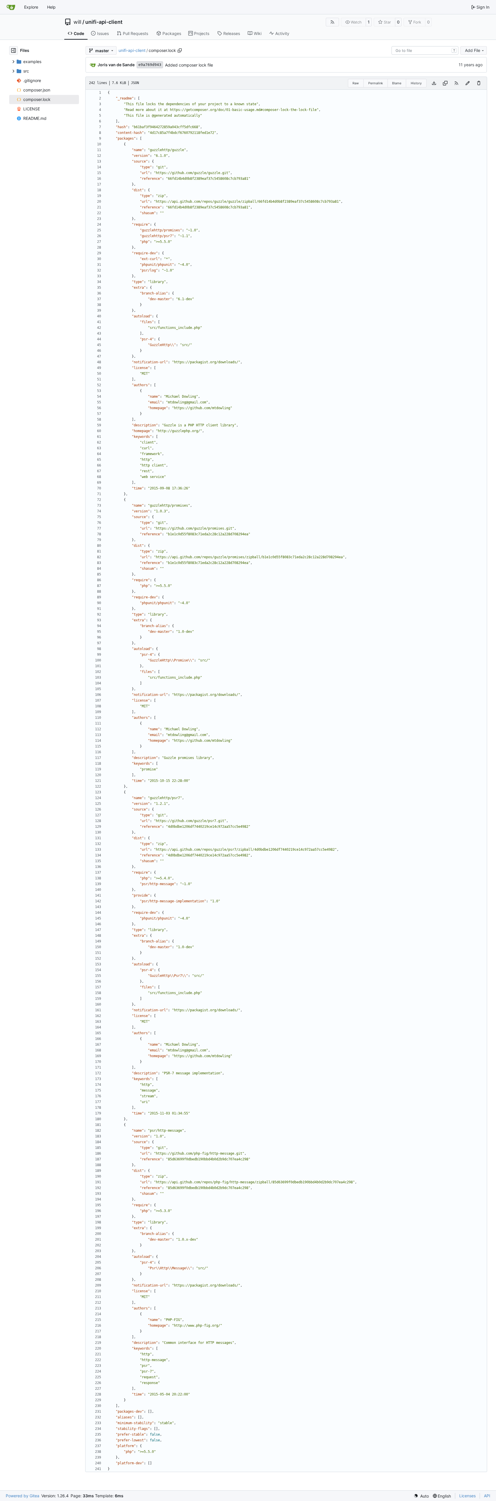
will (77, 22)
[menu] (421, 1496)
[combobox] (425, 50)
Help (51, 7)
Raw (355, 83)
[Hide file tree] (13, 50)
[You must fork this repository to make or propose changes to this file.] (467, 83)
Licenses (467, 1495)
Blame (396, 83)
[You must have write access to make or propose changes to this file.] (478, 83)
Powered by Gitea (22, 1495)
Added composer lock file (189, 65)
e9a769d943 (149, 65)
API (487, 1495)
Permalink (375, 83)
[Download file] (434, 83)
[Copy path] (180, 50)
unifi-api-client (104, 22)
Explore (31, 7)
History (416, 83)
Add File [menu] (472, 50)
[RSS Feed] (332, 22)
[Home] (11, 7)
